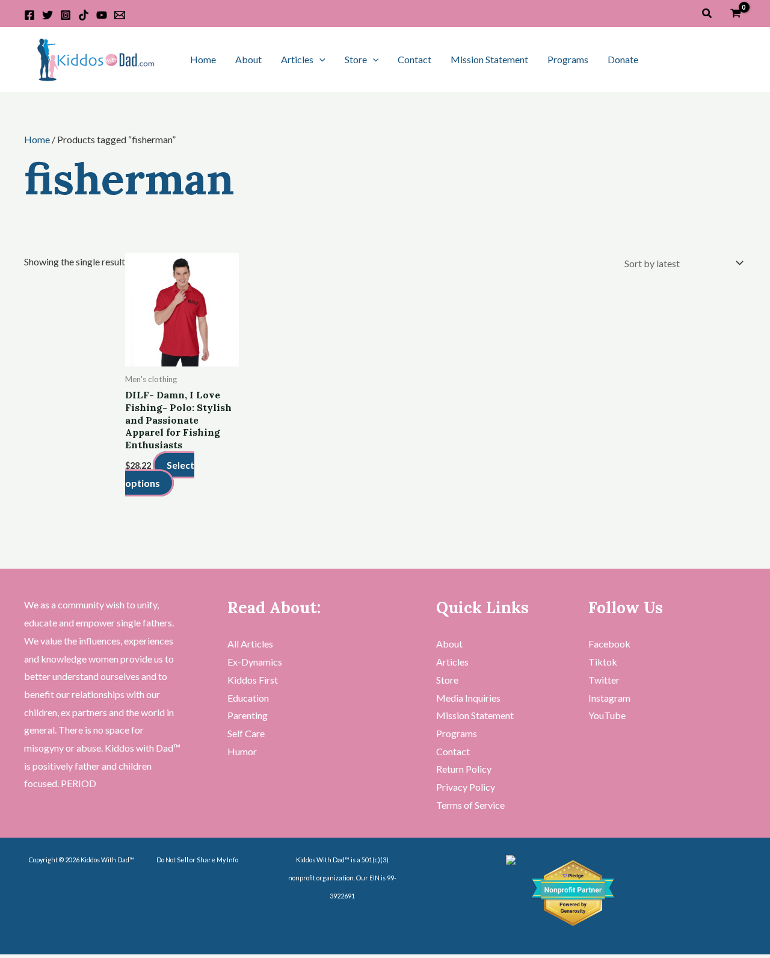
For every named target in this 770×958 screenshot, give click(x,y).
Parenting (247, 715)
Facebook (609, 643)
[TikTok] (83, 15)
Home (203, 59)
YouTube (607, 715)
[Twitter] (47, 15)
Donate (623, 59)
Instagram (609, 697)
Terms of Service (470, 805)
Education (248, 697)
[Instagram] (65, 15)
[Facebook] (29, 15)
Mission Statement (489, 59)
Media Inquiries (468, 697)
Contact (414, 59)
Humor (242, 751)
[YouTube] (101, 15)
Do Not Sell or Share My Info (197, 860)
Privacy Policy (465, 787)
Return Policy (463, 768)
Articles (297, 59)
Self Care (246, 733)
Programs (567, 59)
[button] (707, 13)
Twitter (604, 679)
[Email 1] (119, 15)
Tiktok (602, 661)
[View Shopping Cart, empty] (735, 13)
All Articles (250, 643)
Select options (159, 474)
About (248, 59)
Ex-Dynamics (254, 661)
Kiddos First (252, 679)
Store (356, 59)
